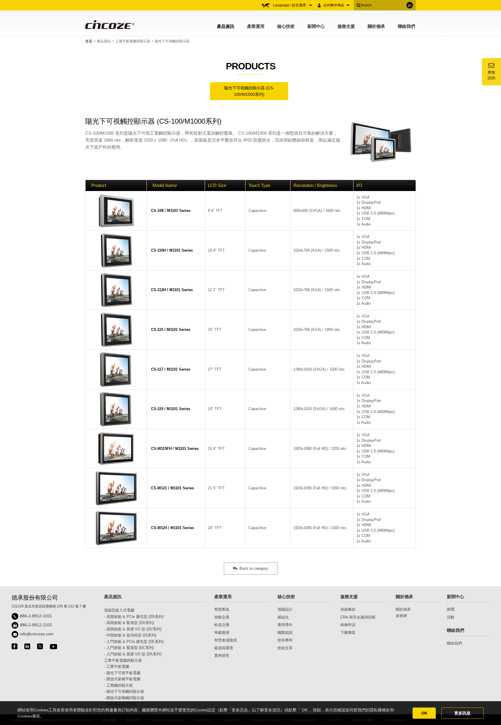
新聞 (450, 609)
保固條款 (347, 609)
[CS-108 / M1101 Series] (116, 211)
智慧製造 (221, 609)
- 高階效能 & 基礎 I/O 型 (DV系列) (132, 629)
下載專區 (347, 632)
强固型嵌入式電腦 (119, 610)
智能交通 (221, 617)
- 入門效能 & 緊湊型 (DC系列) (129, 647)
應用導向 (285, 625)
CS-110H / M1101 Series (172, 250)
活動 (450, 617)
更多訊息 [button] (462, 713)
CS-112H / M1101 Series (172, 290)
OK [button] (424, 713)
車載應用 (221, 632)
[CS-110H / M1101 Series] (116, 250)
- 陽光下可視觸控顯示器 (124, 691)
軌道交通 (221, 625)
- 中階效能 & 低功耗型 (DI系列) (130, 635)
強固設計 (285, 609)
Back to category (253, 568)
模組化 (283, 617)
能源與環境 (223, 648)
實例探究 (221, 655)
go (410, 5)
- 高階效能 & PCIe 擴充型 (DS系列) (134, 616)
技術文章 (285, 648)
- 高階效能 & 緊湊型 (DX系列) (129, 623)
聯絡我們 (406, 26)
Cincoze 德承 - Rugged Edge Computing (109, 24)
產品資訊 (225, 26)
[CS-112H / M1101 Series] (116, 290)
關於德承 (376, 26)
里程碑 (401, 616)
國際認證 (285, 632)
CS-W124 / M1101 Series (172, 528)
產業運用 (255, 26)
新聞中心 (316, 26)
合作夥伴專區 (333, 5)
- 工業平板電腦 (116, 666)
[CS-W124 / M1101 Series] (116, 528)
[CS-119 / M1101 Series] (116, 409)
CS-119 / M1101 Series (170, 409)
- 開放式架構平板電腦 (122, 679)
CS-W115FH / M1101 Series (175, 448)
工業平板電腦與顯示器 (132, 41)
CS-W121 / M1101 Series (172, 488)
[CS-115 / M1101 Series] (116, 330)
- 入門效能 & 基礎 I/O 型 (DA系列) (132, 654)
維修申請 (347, 625)
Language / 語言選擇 (290, 5)
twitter (40, 646)
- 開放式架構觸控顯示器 (124, 698)
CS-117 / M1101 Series (170, 369)
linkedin (27, 646)
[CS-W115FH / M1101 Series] (116, 448)
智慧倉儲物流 (225, 640)
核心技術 (286, 26)
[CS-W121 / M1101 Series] (116, 488)
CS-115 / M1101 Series (170, 329)
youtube (53, 646)
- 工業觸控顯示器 (118, 685)
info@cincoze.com (37, 634)
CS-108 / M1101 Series (170, 210)
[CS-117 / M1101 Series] (116, 369)
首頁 (88, 41)
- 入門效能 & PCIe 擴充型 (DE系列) (134, 641)
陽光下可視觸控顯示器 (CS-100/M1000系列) (249, 91)
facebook (14, 646)
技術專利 (285, 640)
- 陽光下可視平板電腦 (122, 673)
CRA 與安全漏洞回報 (357, 617)
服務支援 (346, 26)
